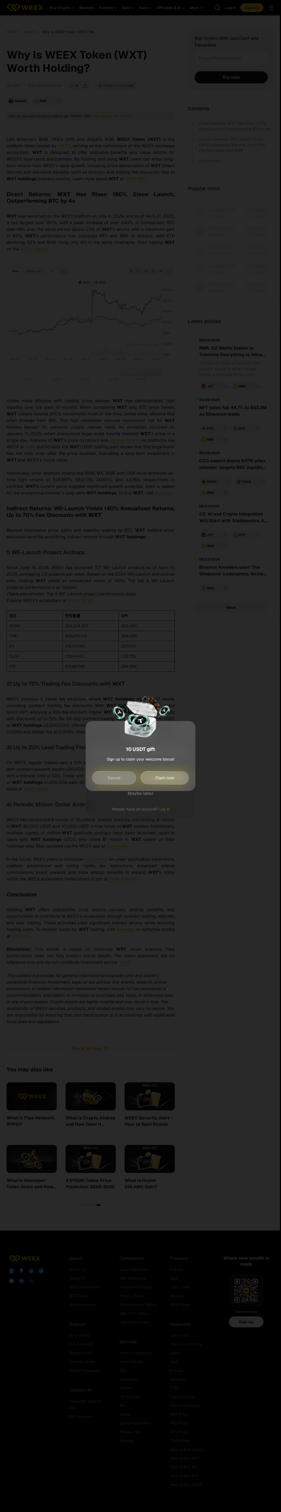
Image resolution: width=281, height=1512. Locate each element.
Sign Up (140, 777)
